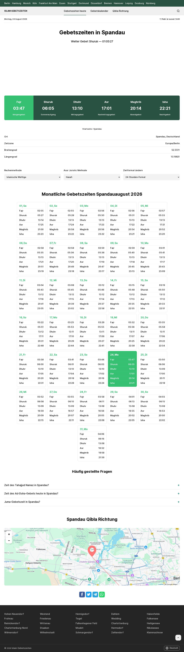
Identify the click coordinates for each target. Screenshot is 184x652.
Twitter (89, 594)
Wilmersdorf (11, 632)
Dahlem (115, 613)
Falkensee (152, 618)
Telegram (95, 594)
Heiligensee (153, 623)
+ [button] (9, 534)
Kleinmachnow (155, 632)
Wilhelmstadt (47, 632)
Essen (62, 3)
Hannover (118, 3)
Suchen (178, 10)
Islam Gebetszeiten (15, 11)
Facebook (82, 594)
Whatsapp (102, 594)
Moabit (79, 627)
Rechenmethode (13, 170)
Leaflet (161, 584)
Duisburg (139, 3)
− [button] (9, 540)
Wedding (116, 618)
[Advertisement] (92, 70)
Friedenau (45, 618)
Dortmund (84, 3)
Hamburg (16, 3)
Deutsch (174, 648)
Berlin (7, 3)
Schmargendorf (84, 632)
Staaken (44, 627)
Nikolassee (153, 627)
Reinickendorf (12, 623)
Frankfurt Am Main (48, 3)
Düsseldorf (96, 3)
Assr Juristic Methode (75, 170)
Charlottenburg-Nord (16, 627)
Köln (35, 3)
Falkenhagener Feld (86, 623)
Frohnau (8, 618)
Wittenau (45, 623)
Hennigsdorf (82, 613)
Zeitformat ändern (133, 170)
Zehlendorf (117, 632)
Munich (26, 3)
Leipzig (129, 3)
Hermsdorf (117, 627)
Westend (45, 613)
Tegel (79, 618)
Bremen (108, 3)
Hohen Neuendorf (14, 613)
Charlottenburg (119, 623)
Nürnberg (150, 3)
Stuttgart (72, 3)
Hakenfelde (153, 613)
